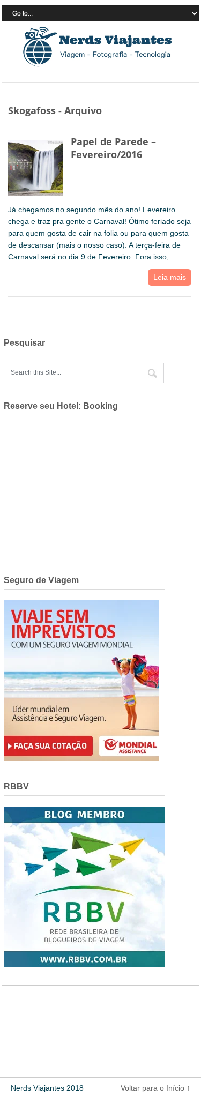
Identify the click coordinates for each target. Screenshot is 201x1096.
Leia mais (169, 277)
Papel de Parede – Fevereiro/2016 (113, 147)
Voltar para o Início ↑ (155, 1088)
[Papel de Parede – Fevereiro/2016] (35, 166)
